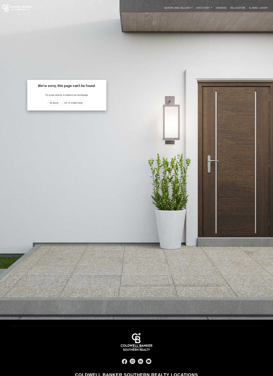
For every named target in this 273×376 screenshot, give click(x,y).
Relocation (238, 8)
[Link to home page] (18, 8)
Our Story (204, 10)
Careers (221, 8)
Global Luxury (258, 8)
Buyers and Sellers (179, 10)
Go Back (54, 103)
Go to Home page (73, 103)
